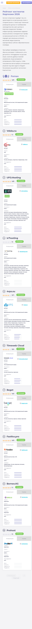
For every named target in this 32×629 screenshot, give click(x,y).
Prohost (11, 530)
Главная (4, 8)
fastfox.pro (25, 450)
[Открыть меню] (2, 2)
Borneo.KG (13, 483)
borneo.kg (25, 497)
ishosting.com (24, 251)
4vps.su (11, 291)
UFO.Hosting (14, 177)
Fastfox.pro (13, 436)
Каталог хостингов (13, 2)
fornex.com (24, 89)
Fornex (15, 76)
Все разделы (26, 2)
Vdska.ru (11, 131)
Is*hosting (12, 238)
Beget (10, 390)
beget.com (25, 403)
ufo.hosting (24, 191)
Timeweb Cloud (15, 345)
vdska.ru (25, 144)
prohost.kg (25, 543)
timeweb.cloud (23, 359)
